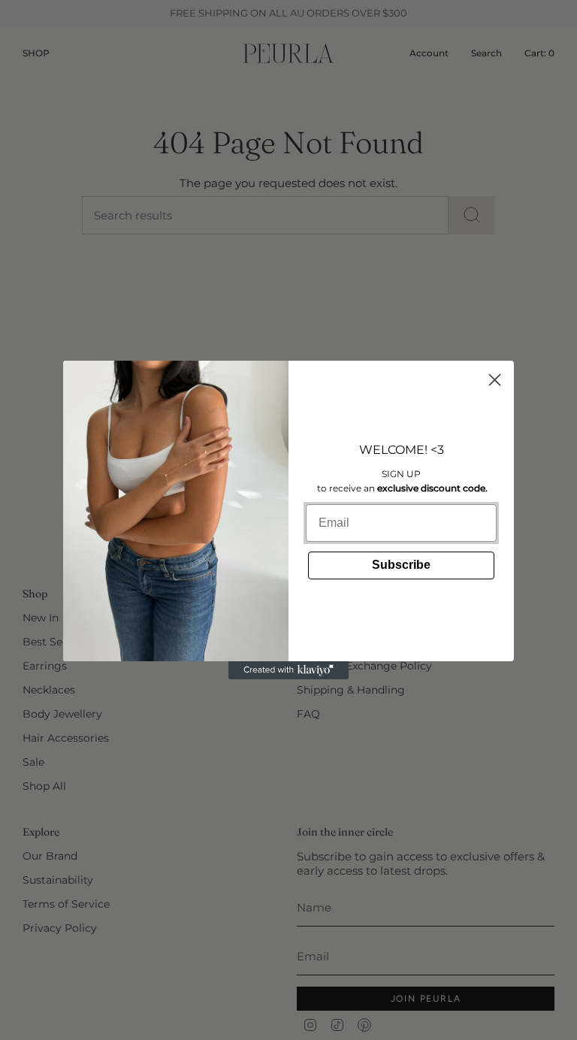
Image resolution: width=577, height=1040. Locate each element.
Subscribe (401, 564)
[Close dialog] (495, 380)
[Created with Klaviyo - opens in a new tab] (288, 670)
